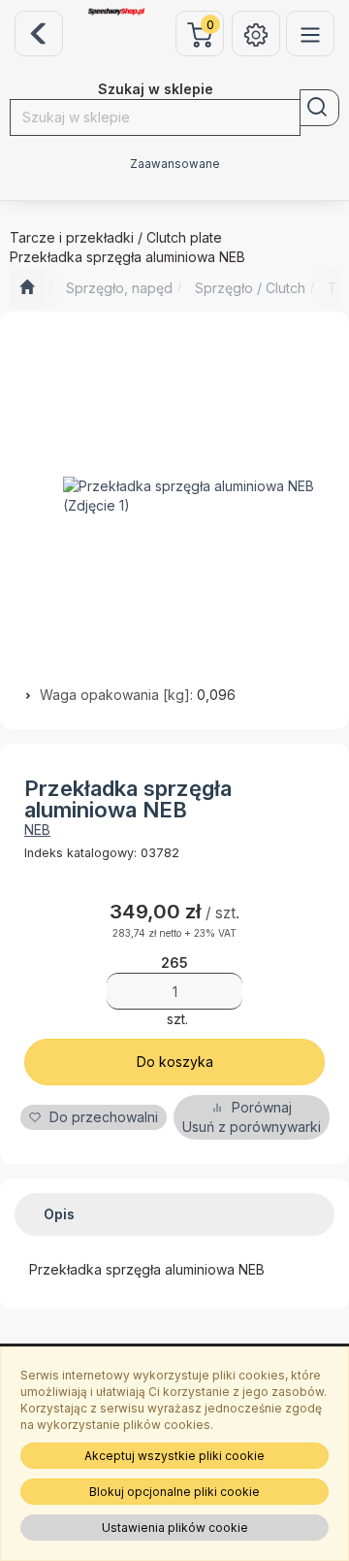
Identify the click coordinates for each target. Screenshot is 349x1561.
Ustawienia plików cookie (175, 1527)
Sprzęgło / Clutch (250, 288)
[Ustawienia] (256, 33)
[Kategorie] (310, 33)
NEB (37, 829)
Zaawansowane (175, 164)
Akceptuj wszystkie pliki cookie (174, 1455)
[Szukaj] (319, 107)
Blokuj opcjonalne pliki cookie (174, 1491)
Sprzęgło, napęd (119, 288)
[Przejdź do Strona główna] (27, 288)
